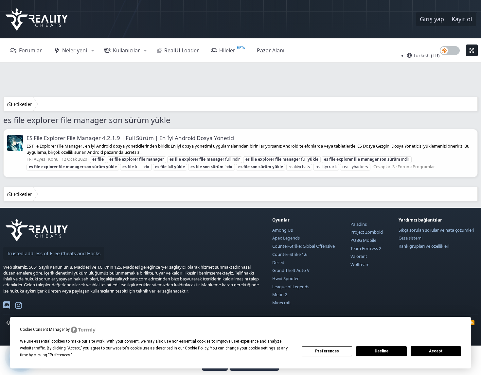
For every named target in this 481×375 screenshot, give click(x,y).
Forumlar (30, 50)
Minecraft (281, 303)
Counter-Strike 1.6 (289, 254)
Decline (381, 351)
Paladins (358, 224)
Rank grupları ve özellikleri (424, 246)
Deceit (278, 262)
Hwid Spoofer (285, 278)
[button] (92, 50)
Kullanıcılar (126, 50)
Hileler (227, 50)
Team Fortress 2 (365, 248)
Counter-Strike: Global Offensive (303, 246)
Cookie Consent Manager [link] (42, 329)
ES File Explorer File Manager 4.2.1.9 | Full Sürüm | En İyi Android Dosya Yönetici (130, 138)
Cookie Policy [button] (196, 348)
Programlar (424, 167)
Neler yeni (74, 50)
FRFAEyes (36, 159)
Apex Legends (286, 238)
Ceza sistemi (410, 238)
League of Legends (290, 287)
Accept (436, 351)
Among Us (282, 230)
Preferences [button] (60, 355)
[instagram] (18, 307)
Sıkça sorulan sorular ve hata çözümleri (436, 230)
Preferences (327, 351)
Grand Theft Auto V (291, 270)
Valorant (358, 256)
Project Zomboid (366, 232)
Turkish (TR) (426, 55)
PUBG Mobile (363, 240)
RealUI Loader (181, 50)
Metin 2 (279, 294)
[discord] (6, 307)
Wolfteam (359, 264)
